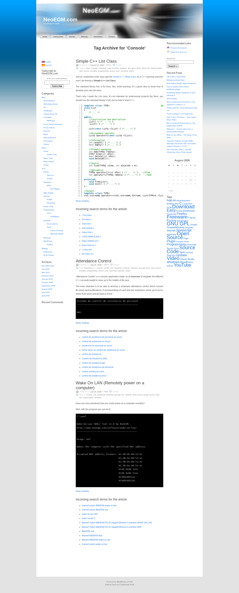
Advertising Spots (50, 104)
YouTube (182, 265)
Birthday (171, 204)
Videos (46, 144)
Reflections (47, 252)
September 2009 (48, 286)
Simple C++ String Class (124, 77)
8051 (49, 185)
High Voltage (48, 193)
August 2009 (47, 289)
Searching (51, 203)
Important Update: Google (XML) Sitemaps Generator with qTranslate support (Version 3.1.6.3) (181, 143)
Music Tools (48, 158)
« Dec (170, 191)
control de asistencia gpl (93, 363)
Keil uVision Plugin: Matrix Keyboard (181, 83)
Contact (111, 37)
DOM (169, 207)
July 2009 (46, 292)
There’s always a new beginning (180, 114)
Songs (46, 165)
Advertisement (183, 200)
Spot (182, 252)
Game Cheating (56, 230)
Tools (106, 392)
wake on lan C (89, 518)
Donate (72, 37)
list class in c (88, 254)
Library (144, 68)
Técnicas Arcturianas (178, 48)
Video (173, 258)
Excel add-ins (52, 224)
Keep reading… (83, 201)
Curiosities (47, 117)
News (45, 134)
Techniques (48, 141)
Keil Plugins (55, 189)
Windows (121, 271)
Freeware (123, 68)
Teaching (124, 71)
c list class (87, 215)
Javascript (184, 230)
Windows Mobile (56, 234)
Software (47, 220)
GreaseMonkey (176, 227)
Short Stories (48, 255)
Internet (46, 196)
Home (45, 37)
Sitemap (84, 37)
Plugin (171, 241)
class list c (87, 224)
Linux (148, 268)
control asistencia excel (93, 371)
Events (179, 211)
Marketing (51, 121)
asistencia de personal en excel (97, 345)
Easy (109, 68)
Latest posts (58, 37)
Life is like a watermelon (176, 77)
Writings (45, 248)
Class (88, 68)
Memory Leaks (156, 68)
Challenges (47, 111)
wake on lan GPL (90, 514)
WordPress (47, 241)
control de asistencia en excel (96, 341)
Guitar (45, 151)
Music (44, 148)
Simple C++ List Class (96, 61)
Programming (103, 71)
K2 (131, 582)
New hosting (172, 99)
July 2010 (46, 269)
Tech (43, 169)
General (46, 131)
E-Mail (49, 199)
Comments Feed (127, 584)
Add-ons (50, 175)
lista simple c (88, 228)
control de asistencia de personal (97, 367)
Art (44, 107)
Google (193, 224)
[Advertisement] (119, 55)
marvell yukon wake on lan (94, 544)
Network (128, 395)
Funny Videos (49, 128)
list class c (87, 219)
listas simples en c (90, 241)
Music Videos (48, 162)
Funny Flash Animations (53, 124)
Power (146, 395)
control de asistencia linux (94, 376)
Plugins (50, 244)
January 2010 (47, 279)
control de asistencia (91, 354)
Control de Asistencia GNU (94, 358)
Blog (43, 97)
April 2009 (46, 296)
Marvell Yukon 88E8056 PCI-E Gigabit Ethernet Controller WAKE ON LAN (117, 522)
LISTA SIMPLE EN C (91, 236)
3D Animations (49, 101)
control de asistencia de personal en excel (102, 337)
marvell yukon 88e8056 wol (95, 510)
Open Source (84, 71)
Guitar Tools (52, 155)
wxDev (131, 71)
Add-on (171, 200)
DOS (111, 268)
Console (94, 68)
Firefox (46, 172)
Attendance (88, 268)
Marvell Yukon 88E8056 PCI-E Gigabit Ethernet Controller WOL (112, 527)
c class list (87, 249)
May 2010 (46, 272)
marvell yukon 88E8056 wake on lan (99, 505)
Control (106, 268)
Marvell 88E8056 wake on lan (96, 540)
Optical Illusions (49, 138)
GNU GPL (131, 68)
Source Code (115, 71)
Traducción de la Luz (178, 52)
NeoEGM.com (60, 19)
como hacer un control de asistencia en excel (103, 350)
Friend (191, 217)
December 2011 (48, 266)
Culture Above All (50, 114)
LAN (123, 395)
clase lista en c (89, 245)
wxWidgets (54, 216)
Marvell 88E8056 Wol (92, 535)
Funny (171, 220)
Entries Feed (110, 584)
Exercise (115, 68)
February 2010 (48, 276)
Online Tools (48, 206)
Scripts (49, 178)
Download (102, 68)
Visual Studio (88, 397)
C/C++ (108, 65)
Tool (80, 397)
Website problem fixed (176, 80)
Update (181, 255)
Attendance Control (93, 261)
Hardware (47, 182)
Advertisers (98, 37)
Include (138, 68)
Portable (93, 71)
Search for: (171, 58)
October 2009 (47, 282)
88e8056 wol (88, 531)
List (148, 68)
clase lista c (87, 232)
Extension (189, 210)
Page (185, 238)
